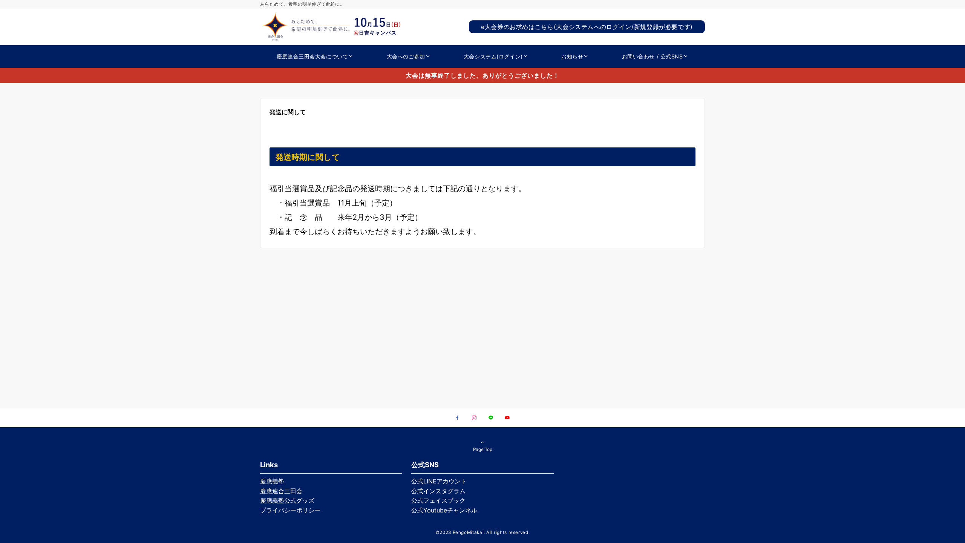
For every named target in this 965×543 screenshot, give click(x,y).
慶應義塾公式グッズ (287, 500)
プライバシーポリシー (290, 510)
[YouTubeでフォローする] (507, 418)
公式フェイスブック (438, 500)
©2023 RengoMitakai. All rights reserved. (482, 532)
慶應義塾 (272, 481)
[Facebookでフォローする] (457, 418)
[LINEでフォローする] (491, 418)
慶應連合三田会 (281, 491)
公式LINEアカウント (439, 481)
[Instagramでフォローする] (474, 418)
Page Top (482, 449)
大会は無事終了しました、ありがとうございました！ (482, 75)
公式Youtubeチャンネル (444, 510)
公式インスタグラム (438, 491)
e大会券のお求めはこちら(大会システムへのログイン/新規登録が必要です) (587, 27)
